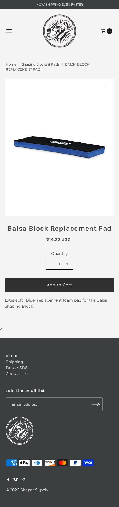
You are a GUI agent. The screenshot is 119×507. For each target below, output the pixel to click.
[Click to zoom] (105, 87)
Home (11, 64)
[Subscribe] (96, 404)
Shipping (14, 361)
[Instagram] (23, 480)
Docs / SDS (17, 367)
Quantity (59, 253)
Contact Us (16, 373)
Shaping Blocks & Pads (41, 64)
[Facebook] (8, 480)
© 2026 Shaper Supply (27, 489)
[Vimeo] (15, 480)
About (12, 355)
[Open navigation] (9, 31)
